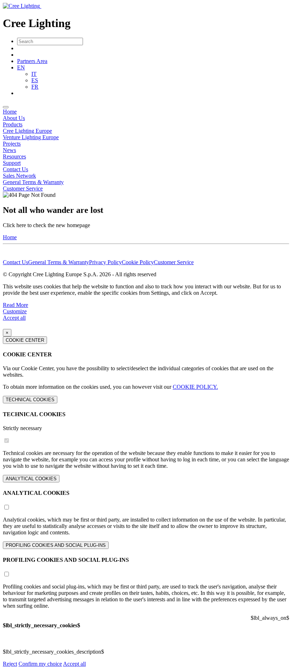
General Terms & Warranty (33, 182)
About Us (14, 118)
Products (12, 124)
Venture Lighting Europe (31, 137)
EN (21, 67)
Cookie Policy (138, 262)
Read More (15, 305)
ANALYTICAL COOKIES (31, 478)
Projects (12, 144)
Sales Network (19, 176)
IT (34, 74)
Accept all (14, 318)
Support (12, 163)
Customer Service (23, 188)
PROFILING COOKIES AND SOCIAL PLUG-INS (56, 545)
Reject (10, 664)
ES (34, 80)
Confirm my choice (40, 664)
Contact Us (15, 169)
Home (10, 112)
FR (34, 87)
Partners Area (32, 61)
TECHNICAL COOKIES (30, 399)
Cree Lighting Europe (27, 131)
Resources (14, 156)
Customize (15, 311)
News (9, 150)
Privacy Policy (105, 262)
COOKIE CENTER (25, 340)
